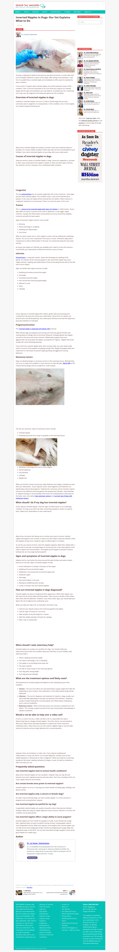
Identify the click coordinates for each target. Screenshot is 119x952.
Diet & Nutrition (44, 907)
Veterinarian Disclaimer (70, 923)
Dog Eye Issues (44, 918)
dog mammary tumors (43, 496)
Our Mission (66, 909)
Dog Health (19, 25)
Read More (29, 887)
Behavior (35, 12)
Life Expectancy (56, 12)
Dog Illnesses (43, 914)
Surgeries (42, 921)
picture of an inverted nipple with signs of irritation (40, 209)
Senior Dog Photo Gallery (70, 914)
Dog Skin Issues (44, 916)
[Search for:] (90, 22)
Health (26, 12)
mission (81, 123)
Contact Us (65, 904)
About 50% (67, 363)
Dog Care (42, 909)
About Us (87, 12)
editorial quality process (89, 121)
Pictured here (20, 257)
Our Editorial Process (69, 911)
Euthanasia (43, 923)
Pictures (67, 12)
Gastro (44, 12)
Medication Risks (45, 928)
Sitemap (64, 925)
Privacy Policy (66, 916)
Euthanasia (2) (44, 925)
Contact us (91, 907)
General (17, 12)
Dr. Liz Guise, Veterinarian (29, 34)
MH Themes (44, 948)
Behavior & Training (46, 904)
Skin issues (77, 12)
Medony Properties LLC (91, 918)
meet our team (91, 118)
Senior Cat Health (45, 932)
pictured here (26, 194)
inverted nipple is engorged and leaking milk (34, 329)
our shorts (76, 930)
